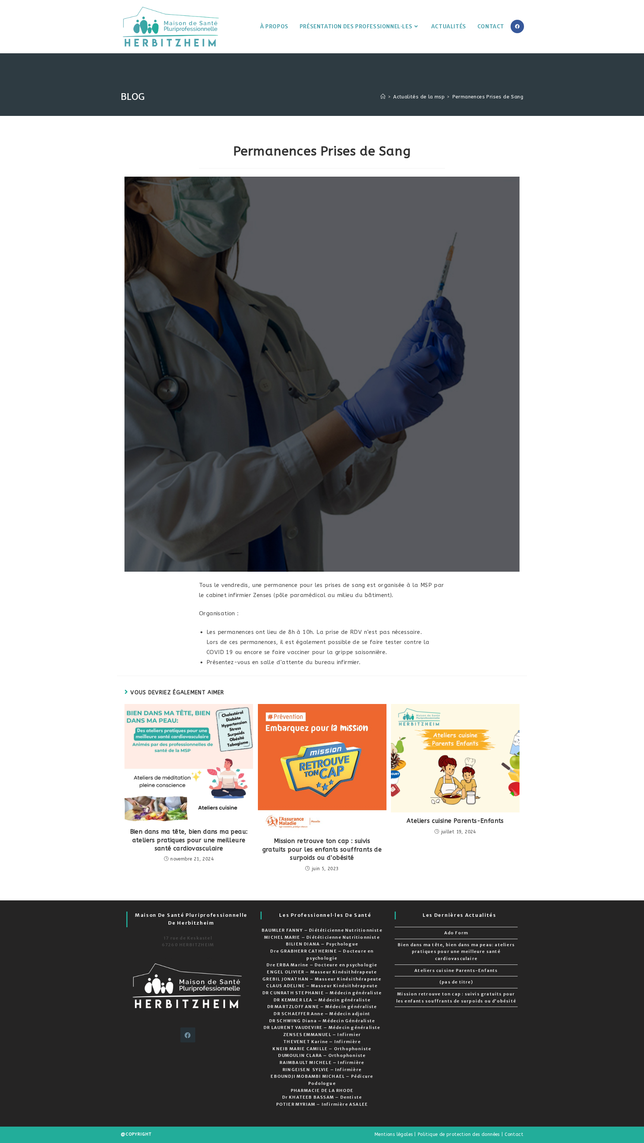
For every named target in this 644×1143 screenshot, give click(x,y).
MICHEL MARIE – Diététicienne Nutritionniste (322, 937)
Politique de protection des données (459, 1134)
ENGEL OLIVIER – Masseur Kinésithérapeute (322, 972)
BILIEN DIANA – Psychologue (322, 944)
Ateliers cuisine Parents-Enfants (455, 820)
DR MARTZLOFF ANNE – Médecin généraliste (322, 1006)
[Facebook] (187, 1034)
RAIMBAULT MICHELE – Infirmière (322, 1062)
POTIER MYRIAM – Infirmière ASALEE (322, 1104)
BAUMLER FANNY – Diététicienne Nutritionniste (322, 930)
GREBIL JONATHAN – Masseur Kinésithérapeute (321, 979)
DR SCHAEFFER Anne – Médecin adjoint (322, 1013)
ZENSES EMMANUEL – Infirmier (322, 1034)
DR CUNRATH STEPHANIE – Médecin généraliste (322, 992)
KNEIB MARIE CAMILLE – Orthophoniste (321, 1048)
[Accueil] (383, 97)
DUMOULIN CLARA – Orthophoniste (322, 1055)
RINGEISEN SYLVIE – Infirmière (322, 1069)
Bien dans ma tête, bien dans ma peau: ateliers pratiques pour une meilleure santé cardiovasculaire (189, 840)
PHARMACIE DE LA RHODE (322, 1090)
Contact (514, 1134)
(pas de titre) (456, 982)
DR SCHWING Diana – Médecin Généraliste (322, 1020)
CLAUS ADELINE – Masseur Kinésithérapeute (322, 985)
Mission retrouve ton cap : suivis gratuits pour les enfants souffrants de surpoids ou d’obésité (322, 849)
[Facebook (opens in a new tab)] (517, 26)
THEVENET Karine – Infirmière (322, 1041)
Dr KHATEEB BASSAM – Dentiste (322, 1097)
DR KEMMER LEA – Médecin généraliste (322, 1000)
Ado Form (456, 932)
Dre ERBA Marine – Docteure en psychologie (321, 964)
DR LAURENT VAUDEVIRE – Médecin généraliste (321, 1027)
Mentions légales (394, 1134)
